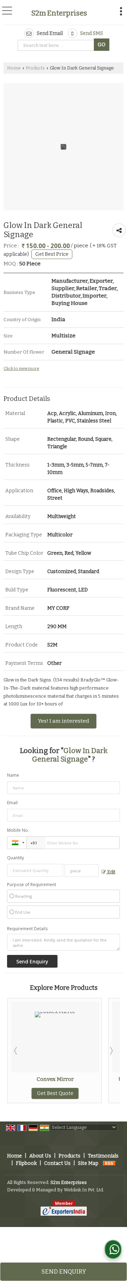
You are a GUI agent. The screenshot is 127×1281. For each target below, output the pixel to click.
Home (14, 68)
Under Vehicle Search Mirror (89, 1079)
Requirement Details (27, 928)
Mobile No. (18, 830)
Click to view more (21, 368)
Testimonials (103, 1156)
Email (12, 803)
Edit (110, 871)
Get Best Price (51, 254)
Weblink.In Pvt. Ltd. (84, 1189)
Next (110, 1050)
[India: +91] (17, 842)
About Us (40, 1156)
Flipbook (26, 1163)
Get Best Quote (89, 1093)
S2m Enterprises (59, 13)
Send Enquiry (63, 1271)
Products (35, 68)
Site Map (88, 1163)
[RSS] (109, 1163)
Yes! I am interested (63, 721)
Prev (16, 1050)
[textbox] (57, 45)
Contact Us (57, 1163)
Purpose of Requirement (31, 884)
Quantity (15, 858)
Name (13, 775)
